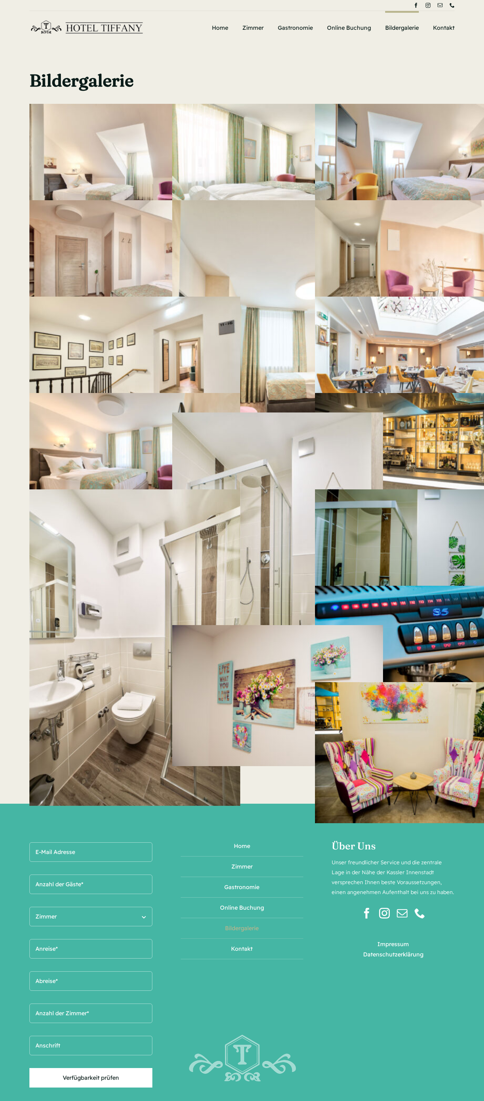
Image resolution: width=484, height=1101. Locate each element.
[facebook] (415, 5)
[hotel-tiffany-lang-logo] (87, 20)
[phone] (452, 5)
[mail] (440, 5)
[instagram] (428, 5)
